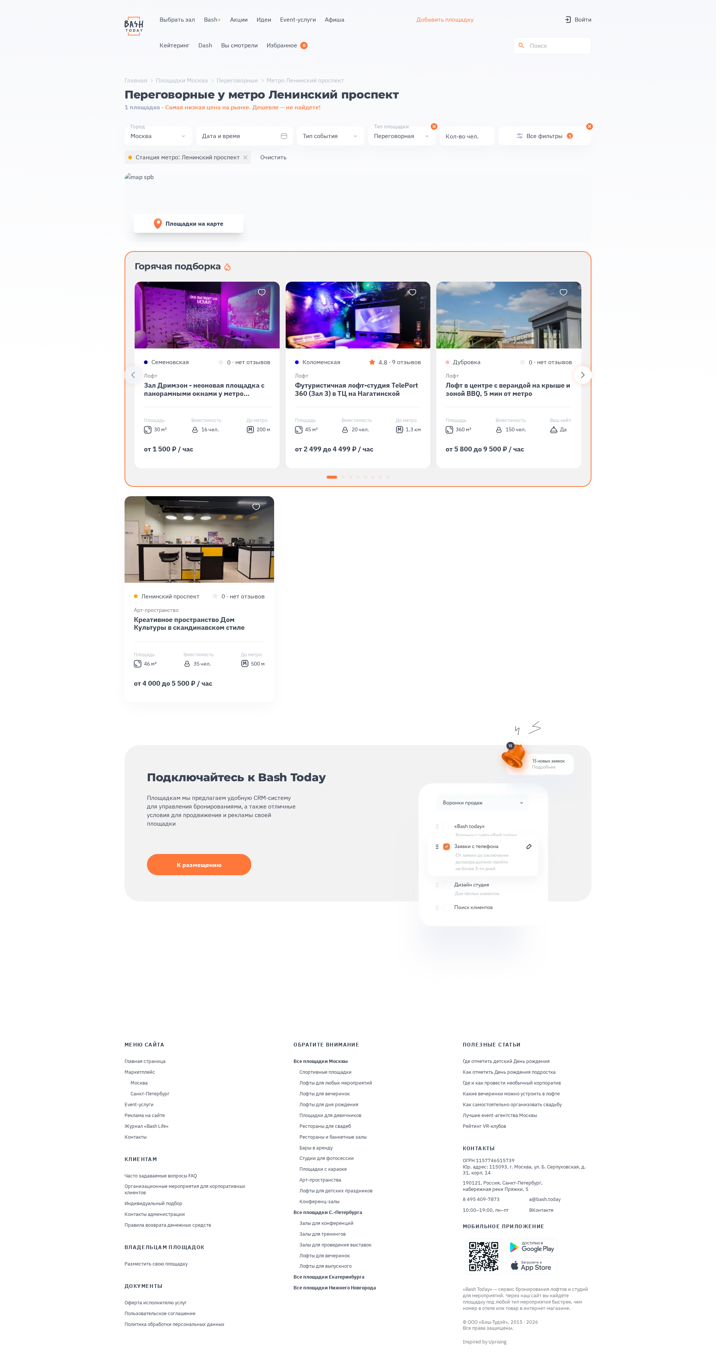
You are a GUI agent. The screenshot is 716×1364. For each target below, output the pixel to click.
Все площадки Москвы (320, 1061)
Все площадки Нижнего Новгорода (334, 1288)
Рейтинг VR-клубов (484, 1126)
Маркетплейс (140, 1072)
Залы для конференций (326, 1223)
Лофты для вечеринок (324, 1094)
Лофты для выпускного (325, 1266)
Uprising (497, 1342)
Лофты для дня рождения (328, 1105)
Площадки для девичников (330, 1116)
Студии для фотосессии (326, 1158)
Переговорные (237, 80)
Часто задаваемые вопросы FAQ (161, 1176)
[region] (358, 375)
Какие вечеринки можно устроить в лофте (511, 1094)
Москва (139, 1083)
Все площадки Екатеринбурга (328, 1277)
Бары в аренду (316, 1148)
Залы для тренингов (322, 1234)
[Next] (583, 375)
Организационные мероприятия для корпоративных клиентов (185, 1189)
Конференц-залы (319, 1202)
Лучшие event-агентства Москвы (500, 1116)
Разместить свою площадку (156, 1264)
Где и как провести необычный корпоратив (512, 1083)
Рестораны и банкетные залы (333, 1137)
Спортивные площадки (325, 1072)
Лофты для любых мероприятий (335, 1083)
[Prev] (133, 375)
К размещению (199, 865)
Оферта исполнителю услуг (156, 1303)
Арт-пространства (320, 1180)
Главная (136, 80)
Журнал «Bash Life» (147, 1126)
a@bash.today (544, 1199)
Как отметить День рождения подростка (509, 1072)
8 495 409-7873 (481, 1199)
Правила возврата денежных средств (168, 1225)
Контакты (136, 1137)
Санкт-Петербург (150, 1094)
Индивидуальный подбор (153, 1204)
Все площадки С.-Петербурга (327, 1213)
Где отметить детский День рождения (506, 1061)
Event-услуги (139, 1105)
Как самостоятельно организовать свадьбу (512, 1105)
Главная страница (145, 1061)
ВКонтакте (541, 1210)
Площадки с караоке (323, 1169)
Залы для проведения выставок (335, 1245)
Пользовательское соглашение (160, 1314)
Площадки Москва (182, 80)
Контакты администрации (155, 1214)
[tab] (332, 477)
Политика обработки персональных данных (174, 1324)
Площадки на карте (194, 223)
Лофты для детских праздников (336, 1191)
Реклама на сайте (145, 1116)
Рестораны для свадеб (325, 1126)
